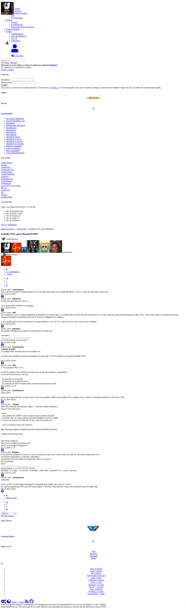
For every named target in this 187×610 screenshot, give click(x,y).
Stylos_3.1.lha (96, 582)
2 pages (9, 274)
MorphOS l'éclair (13, 137)
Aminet (4, 165)
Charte (14, 602)
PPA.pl (4, 188)
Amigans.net (6, 183)
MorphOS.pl (11, 132)
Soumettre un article (19, 13)
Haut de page (11, 498)
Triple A (4, 195)
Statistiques (15, 41)
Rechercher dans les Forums (22, 27)
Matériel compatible (14, 146)
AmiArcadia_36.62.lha (96, 575)
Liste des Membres (18, 36)
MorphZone (11, 130)
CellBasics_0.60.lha (96, 580)
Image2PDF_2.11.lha (96, 594)
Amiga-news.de (7, 170)
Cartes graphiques (13, 148)
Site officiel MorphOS (15, 119)
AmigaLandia (6, 197)
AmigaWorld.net (7, 174)
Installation (10, 123)
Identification (11, 128)
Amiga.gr (5, 176)
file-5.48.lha (96, 573)
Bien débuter (11, 134)
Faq (12, 15)
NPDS (103, 604)
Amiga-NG (5, 190)
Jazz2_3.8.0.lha (96, 589)
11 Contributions (12, 272)
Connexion (18, 56)
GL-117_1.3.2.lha (96, 587)
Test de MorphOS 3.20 (15, 121)
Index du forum (7, 229)
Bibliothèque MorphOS (15, 125)
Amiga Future (6, 172)
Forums (14, 22)
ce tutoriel (29, 305)
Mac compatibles (13, 150)
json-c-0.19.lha (96, 569)
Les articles (15, 9)
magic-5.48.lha (96, 571)
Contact (21, 602)
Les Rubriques (17, 18)
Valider (4, 85)
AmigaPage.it (6, 181)
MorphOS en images (14, 141)
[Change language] (9, 63)
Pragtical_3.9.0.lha (96, 591)
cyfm (93, 551)
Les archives (16, 11)
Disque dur (21, 229)
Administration (17, 34)
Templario (93, 556)
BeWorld (93, 554)
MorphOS (53, 65)
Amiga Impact (6, 163)
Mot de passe (6, 82)
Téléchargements (13, 29)
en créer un (54, 88)
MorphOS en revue (14, 139)
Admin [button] (9, 31)
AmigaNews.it (7, 179)
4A (2, 192)
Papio (93, 558)
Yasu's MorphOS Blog (15, 153)
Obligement (5, 167)
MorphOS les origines (15, 144)
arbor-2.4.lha (96, 578)
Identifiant (5, 80)
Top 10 (14, 38)
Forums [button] (9, 20)
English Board (17, 25)
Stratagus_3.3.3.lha (96, 585)
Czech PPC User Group (10, 186)
